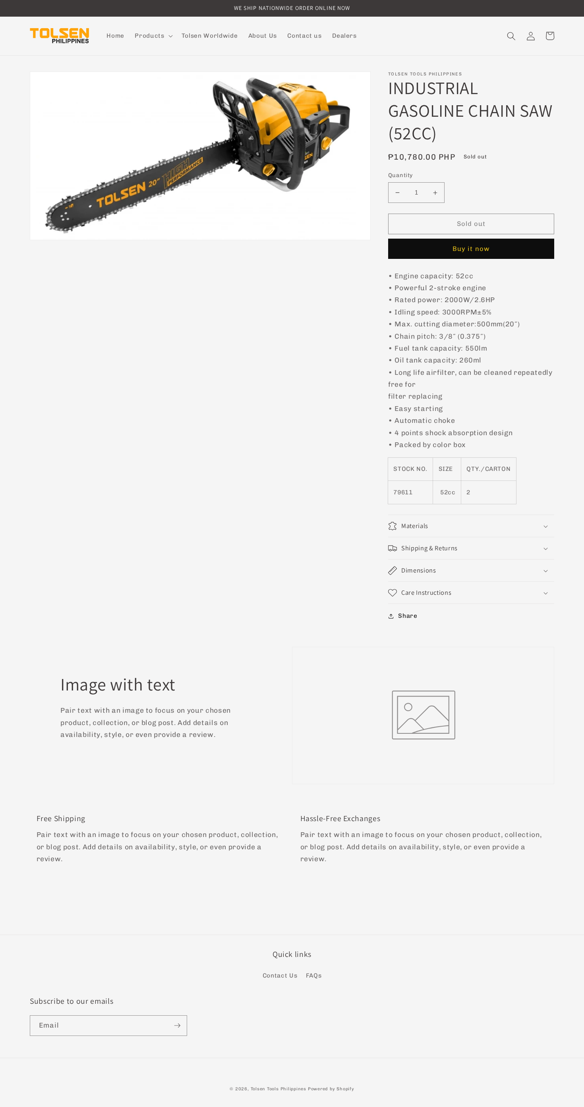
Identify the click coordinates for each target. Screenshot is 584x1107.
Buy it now (471, 249)
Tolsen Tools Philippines (278, 1089)
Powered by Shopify (331, 1089)
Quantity (400, 175)
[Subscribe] (177, 1025)
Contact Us (280, 975)
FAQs (314, 975)
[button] (153, 36)
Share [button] (407, 615)
